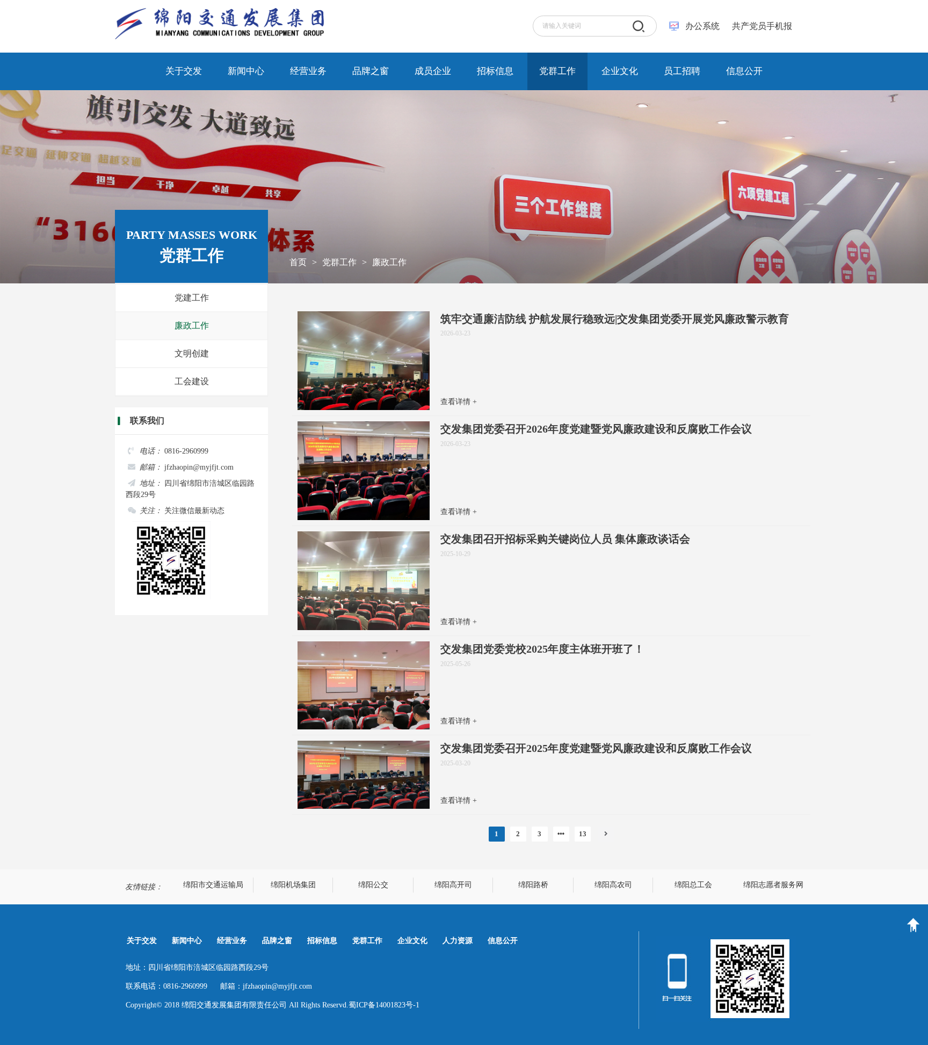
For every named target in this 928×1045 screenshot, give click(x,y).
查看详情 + (458, 402)
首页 (298, 262)
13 (582, 834)
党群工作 (339, 262)
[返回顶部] (913, 925)
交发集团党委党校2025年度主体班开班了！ (542, 649)
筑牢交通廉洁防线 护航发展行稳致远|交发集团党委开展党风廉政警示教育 (614, 319)
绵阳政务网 (213, 885)
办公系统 (702, 26)
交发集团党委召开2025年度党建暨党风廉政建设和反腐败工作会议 (596, 748)
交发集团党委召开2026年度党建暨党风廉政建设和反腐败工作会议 (596, 429)
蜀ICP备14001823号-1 (384, 1005)
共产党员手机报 (759, 26)
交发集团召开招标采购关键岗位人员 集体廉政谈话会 (565, 539)
